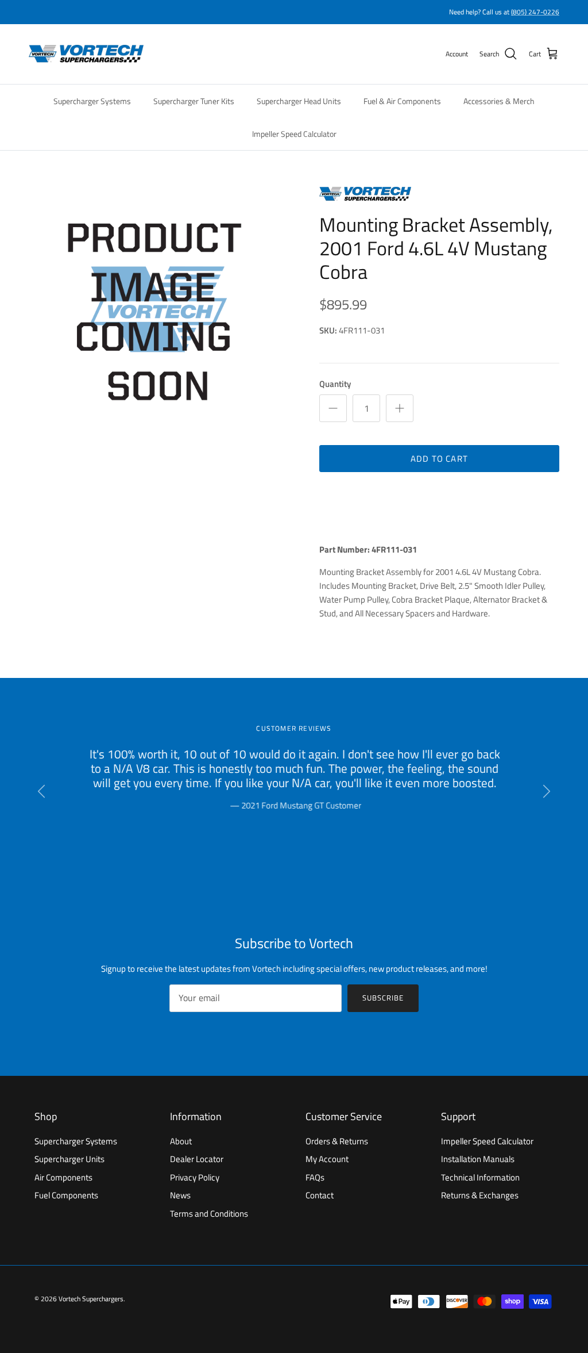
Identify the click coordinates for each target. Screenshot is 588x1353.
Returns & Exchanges (480, 1195)
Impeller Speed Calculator (294, 134)
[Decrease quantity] (333, 408)
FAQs (314, 1177)
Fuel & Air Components (402, 101)
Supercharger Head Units (299, 101)
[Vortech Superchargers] (86, 54)
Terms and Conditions (209, 1213)
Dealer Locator (196, 1159)
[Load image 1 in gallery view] (161, 312)
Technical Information (480, 1177)
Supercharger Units (69, 1159)
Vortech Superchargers (91, 1298)
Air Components (63, 1177)
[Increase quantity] (399, 408)
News (180, 1195)
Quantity (335, 384)
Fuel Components (66, 1195)
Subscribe (383, 997)
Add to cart (439, 458)
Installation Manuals (477, 1159)
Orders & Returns (336, 1141)
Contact (319, 1195)
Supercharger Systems (92, 101)
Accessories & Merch (499, 101)
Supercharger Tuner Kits (193, 101)
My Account (327, 1159)
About (181, 1141)
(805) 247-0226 (535, 11)
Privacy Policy (194, 1177)
